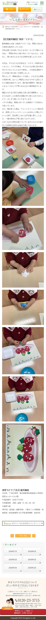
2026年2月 (32, 568)
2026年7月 (13, 551)
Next (34, 535)
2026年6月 (32, 551)
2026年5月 (13, 559)
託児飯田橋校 (35, 26)
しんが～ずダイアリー (25, 26)
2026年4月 (32, 559)
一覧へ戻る (23, 536)
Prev (12, 535)
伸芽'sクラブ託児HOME (11, 26)
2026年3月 (13, 568)
